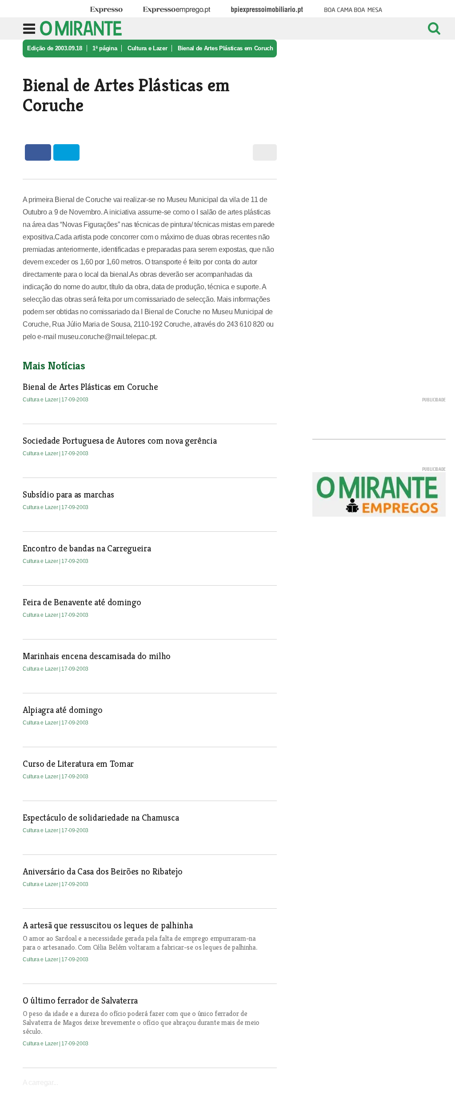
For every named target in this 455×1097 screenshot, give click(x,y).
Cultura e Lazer (147, 48)
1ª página (104, 48)
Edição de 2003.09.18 (54, 48)
